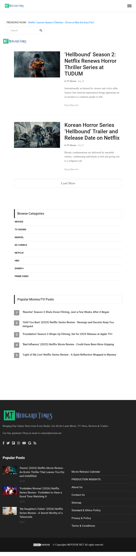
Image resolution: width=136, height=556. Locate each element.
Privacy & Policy (81, 518)
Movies (19, 221)
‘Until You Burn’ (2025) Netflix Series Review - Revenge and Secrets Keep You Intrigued (68, 324)
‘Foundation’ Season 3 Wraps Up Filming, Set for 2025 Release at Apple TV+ (67, 334)
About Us (77, 487)
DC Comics (21, 245)
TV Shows (20, 229)
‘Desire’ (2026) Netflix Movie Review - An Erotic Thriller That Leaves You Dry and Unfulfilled (41, 472)
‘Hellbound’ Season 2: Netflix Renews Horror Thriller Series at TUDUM (90, 64)
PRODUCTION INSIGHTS (86, 479)
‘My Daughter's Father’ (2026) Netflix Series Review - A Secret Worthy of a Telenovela (41, 513)
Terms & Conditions (83, 525)
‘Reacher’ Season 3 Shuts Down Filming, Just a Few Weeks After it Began (65, 312)
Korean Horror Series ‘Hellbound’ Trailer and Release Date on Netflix (92, 131)
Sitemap (76, 502)
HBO (17, 260)
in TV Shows (70, 81)
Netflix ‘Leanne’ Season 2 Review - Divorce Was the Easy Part (61, 22)
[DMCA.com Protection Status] (42, 544)
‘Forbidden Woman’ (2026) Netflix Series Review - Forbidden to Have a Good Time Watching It (40, 492)
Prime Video (22, 276)
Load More (68, 183)
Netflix (19, 252)
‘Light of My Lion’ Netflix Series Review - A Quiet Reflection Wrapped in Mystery (69, 354)
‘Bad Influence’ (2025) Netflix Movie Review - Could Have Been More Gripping (68, 344)
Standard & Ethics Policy (86, 510)
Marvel (19, 237)
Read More (69, 105)
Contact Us (78, 494)
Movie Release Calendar (86, 471)
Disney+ (19, 268)
